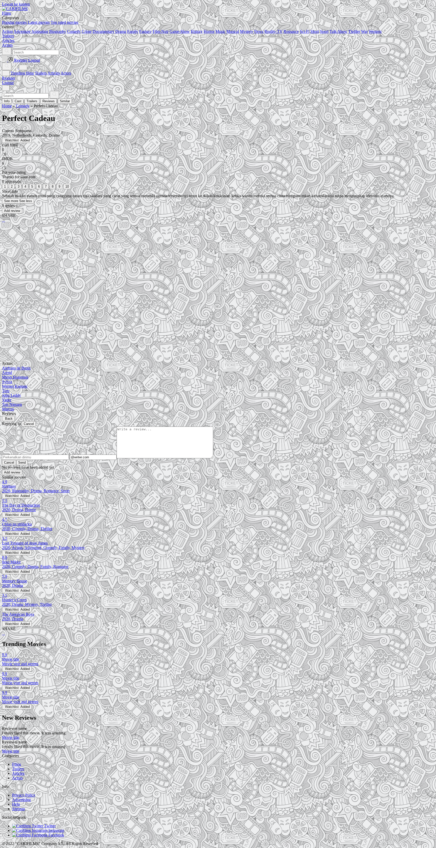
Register (8, 78)
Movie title (10, 737)
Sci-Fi (304, 31)
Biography (57, 31)
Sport (324, 31)
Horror (209, 31)
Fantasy (145, 31)
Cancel (29, 424)
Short (314, 31)
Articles (53, 73)
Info (7, 101)
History (197, 31)
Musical (232, 31)
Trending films (22, 73)
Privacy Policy (23, 795)
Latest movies (39, 22)
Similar (65, 101)
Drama (120, 31)
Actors (66, 73)
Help (16, 804)
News (258, 31)
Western (375, 31)
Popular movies (14, 22)
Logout (8, 83)
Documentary (103, 31)
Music (220, 31)
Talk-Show (338, 31)
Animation (39, 31)
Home (7, 106)
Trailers (41, 73)
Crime (87, 31)
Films (16, 764)
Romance (291, 31)
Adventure (22, 31)
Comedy (74, 31)
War (364, 31)
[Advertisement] (153, 266)
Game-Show (180, 31)
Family (132, 31)
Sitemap (18, 809)
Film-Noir (161, 31)
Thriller (354, 31)
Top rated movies (64, 22)
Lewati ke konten (16, 4)
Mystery (246, 31)
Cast (18, 101)
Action (7, 31)
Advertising (21, 799)
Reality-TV (273, 31)
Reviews (48, 101)
